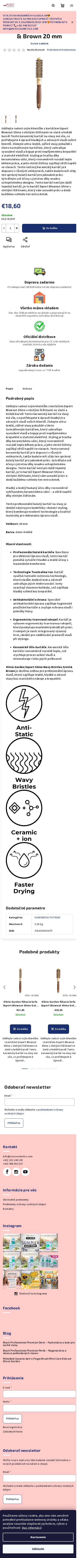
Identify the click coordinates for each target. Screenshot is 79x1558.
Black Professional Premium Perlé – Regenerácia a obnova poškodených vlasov (34, 1351)
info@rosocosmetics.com (18, 1156)
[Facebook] (7, 1172)
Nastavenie (38, 1537)
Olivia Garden (39, 43)
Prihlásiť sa (14, 1123)
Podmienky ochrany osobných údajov (24, 1204)
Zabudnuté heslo (13, 1432)
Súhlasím (38, 1549)
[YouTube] (25, 1172)
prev (4, 987)
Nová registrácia (12, 1427)
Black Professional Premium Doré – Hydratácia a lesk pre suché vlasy (39, 1343)
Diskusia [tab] (27, 389)
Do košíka (51, 228)
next (75, 987)
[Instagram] (16, 1172)
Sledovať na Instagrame (33, 1294)
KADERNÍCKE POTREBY (47, 917)
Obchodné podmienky (16, 1200)
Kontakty (8, 1209)
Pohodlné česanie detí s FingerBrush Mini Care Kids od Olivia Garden (37, 1360)
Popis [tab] (9, 389)
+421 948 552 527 (13, 1164)
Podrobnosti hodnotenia (61, 50)
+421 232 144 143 (13, 1160)
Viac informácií (32, 1528)
